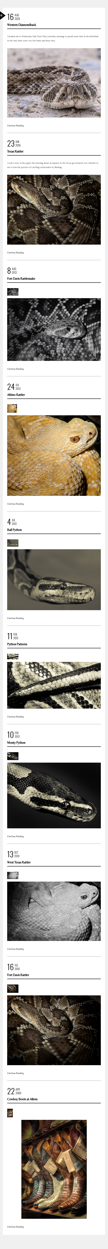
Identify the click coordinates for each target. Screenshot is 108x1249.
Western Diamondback (21, 25)
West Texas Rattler (19, 862)
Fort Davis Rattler (18, 975)
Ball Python (14, 530)
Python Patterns (17, 644)
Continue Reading (15, 125)
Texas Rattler (15, 151)
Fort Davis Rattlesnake (21, 278)
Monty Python (16, 742)
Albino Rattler (16, 395)
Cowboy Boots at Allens (22, 1099)
